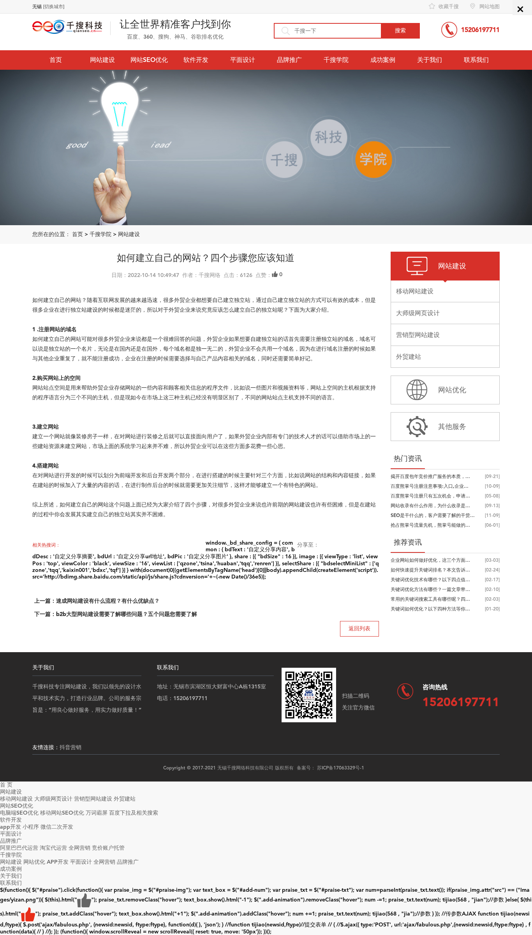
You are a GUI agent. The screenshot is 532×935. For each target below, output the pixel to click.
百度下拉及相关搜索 (133, 813)
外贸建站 (125, 799)
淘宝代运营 (53, 848)
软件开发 (195, 60)
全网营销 (79, 848)
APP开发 (58, 862)
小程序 (31, 827)
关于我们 (429, 60)
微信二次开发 (57, 827)
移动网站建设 (16, 799)
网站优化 (34, 862)
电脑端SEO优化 (19, 813)
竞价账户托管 (108, 848)
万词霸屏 (96, 813)
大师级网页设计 (53, 799)
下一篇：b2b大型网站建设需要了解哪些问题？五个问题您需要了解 (115, 614)
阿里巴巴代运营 (19, 848)
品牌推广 (289, 60)
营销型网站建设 (93, 799)
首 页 (6, 785)
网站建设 (102, 60)
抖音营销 (70, 747)
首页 (55, 60)
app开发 (10, 827)
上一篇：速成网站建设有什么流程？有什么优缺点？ (97, 601)
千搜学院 (336, 60)
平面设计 (242, 60)
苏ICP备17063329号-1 (340, 768)
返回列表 (359, 628)
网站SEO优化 (149, 60)
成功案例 (382, 60)
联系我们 (476, 60)
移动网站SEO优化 (62, 813)
